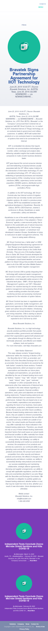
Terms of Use (40, 626)
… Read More (32, 561)
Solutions (13, 624)
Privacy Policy (24, 629)
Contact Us (42, 4)
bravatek (12, 6)
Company (20, 624)
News (27, 624)
